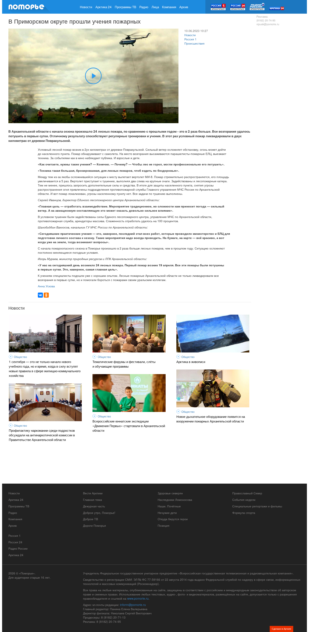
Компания (169, 6)
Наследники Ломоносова (175, 499)
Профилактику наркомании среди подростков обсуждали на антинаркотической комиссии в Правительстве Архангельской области (42, 435)
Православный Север (247, 493)
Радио (143, 6)
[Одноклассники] (46, 295)
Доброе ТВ (90, 519)
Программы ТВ (125, 6)
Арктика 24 (103, 6)
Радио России (18, 548)
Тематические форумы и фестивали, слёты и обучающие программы (124, 363)
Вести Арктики (93, 493)
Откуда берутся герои (173, 519)
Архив (183, 6)
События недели (243, 499)
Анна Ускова (46, 286)
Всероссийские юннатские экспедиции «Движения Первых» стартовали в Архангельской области (128, 426)
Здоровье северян (170, 493)
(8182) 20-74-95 (265, 20)
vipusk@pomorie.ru (267, 24)
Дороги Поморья (94, 525)
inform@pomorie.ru (133, 605)
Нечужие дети (167, 513)
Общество (20, 357)
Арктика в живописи (190, 361)
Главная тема (92, 499)
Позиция (163, 525)
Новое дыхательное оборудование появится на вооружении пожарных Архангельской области (210, 418)
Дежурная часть (94, 506)
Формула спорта (243, 513)
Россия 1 (190, 39)
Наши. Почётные (169, 506)
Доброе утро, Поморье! (99, 513)
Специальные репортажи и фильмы (257, 506)
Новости (86, 6)
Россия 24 (15, 542)
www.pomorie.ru (138, 598)
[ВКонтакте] (40, 295)
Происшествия (194, 43)
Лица (155, 6)
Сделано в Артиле (281, 628)
